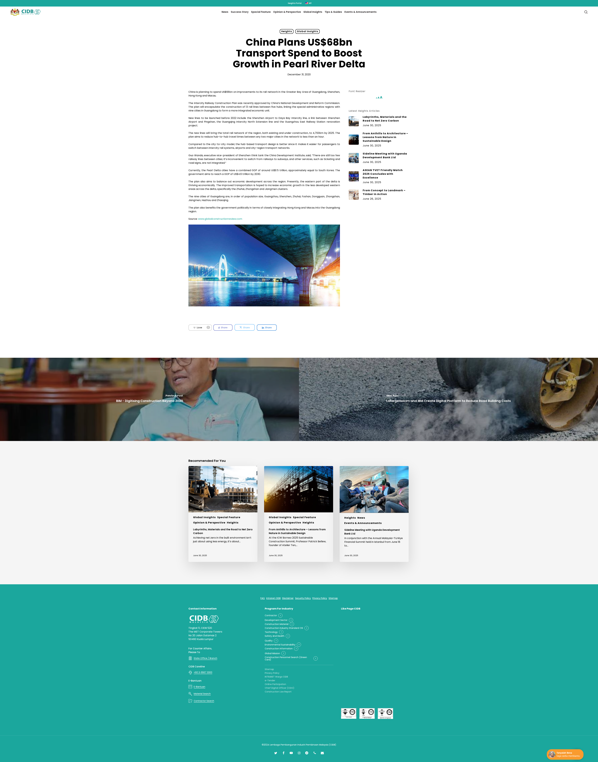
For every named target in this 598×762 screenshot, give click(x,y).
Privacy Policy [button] (319, 598)
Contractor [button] (271, 615)
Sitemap (269, 669)
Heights (286, 31)
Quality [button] (269, 641)
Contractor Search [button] (204, 700)
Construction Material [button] (276, 624)
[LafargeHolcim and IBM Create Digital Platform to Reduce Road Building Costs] (448, 399)
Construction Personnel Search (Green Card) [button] (286, 658)
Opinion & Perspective (209, 522)
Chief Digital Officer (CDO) (279, 687)
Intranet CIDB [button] (273, 598)
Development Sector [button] (276, 620)
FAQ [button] (262, 598)
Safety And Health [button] (274, 636)
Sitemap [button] (333, 598)
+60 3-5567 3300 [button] (203, 672)
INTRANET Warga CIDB (276, 676)
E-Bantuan (195, 680)
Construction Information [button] (279, 648)
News (361, 518)
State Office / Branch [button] (205, 658)
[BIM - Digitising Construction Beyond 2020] (149, 399)
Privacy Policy (272, 673)
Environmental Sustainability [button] (280, 645)
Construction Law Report (278, 691)
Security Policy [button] (303, 598)
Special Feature (228, 517)
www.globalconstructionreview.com (220, 219)
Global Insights (307, 31)
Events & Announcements (363, 523)
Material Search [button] (202, 693)
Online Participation (275, 684)
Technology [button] (271, 632)
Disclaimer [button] (288, 598)
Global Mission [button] (272, 653)
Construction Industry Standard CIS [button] (284, 628)
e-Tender (270, 680)
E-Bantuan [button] (199, 686)
